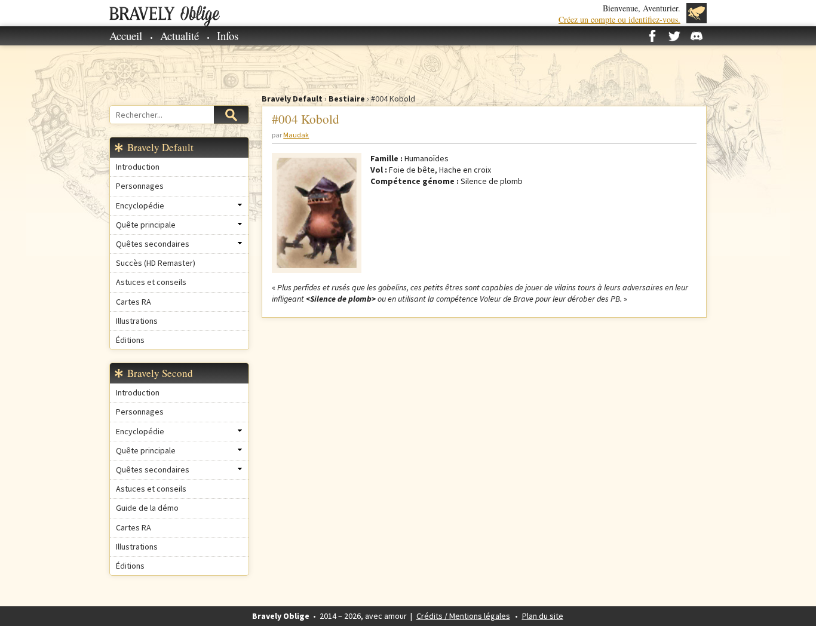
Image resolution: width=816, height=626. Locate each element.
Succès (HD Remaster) (155, 262)
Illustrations (137, 320)
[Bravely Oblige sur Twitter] (674, 35)
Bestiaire (347, 98)
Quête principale (146, 224)
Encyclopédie (140, 205)
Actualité (179, 35)
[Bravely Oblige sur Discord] (696, 35)
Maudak (296, 134)
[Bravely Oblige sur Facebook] (652, 35)
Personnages (140, 185)
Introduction (137, 166)
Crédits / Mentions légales (463, 615)
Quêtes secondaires (152, 243)
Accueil (125, 35)
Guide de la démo (147, 507)
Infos (227, 35)
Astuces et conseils (151, 282)
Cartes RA (133, 301)
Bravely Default (292, 98)
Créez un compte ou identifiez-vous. (619, 19)
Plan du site (542, 615)
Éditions (130, 340)
